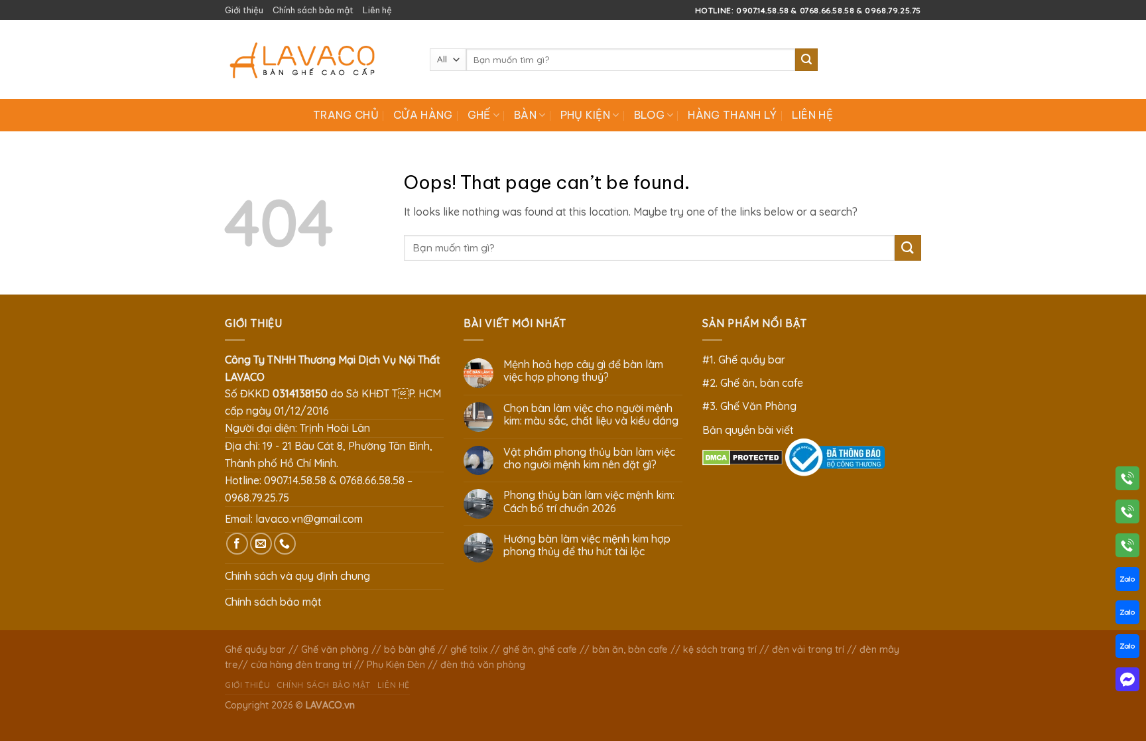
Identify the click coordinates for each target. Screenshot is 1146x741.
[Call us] (285, 544)
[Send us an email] (261, 544)
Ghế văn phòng (335, 649)
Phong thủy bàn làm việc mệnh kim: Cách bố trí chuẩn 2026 (588, 501)
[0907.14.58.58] (1127, 481)
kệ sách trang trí (720, 649)
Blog (649, 114)
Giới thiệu (244, 10)
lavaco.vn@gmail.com (309, 518)
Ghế (479, 114)
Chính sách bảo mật (313, 10)
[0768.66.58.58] (1127, 514)
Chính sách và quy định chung (297, 575)
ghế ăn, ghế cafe (540, 649)
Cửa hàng (423, 114)
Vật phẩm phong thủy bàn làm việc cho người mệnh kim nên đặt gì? (589, 458)
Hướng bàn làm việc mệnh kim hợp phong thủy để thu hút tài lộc (586, 545)
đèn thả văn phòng (482, 665)
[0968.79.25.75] (1127, 548)
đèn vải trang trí (808, 649)
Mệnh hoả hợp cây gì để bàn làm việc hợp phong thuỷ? (583, 370)
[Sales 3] (1127, 648)
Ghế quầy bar (255, 649)
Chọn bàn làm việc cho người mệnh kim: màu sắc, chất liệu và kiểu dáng (590, 414)
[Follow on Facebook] (237, 544)
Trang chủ (346, 114)
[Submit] (806, 59)
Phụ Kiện (585, 114)
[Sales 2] (1127, 615)
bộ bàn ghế (409, 649)
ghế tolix (468, 649)
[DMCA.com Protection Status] (742, 456)
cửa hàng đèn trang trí (301, 665)
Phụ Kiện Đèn (396, 665)
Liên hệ (377, 10)
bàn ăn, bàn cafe (630, 649)
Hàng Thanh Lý (732, 114)
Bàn (525, 114)
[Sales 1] (1127, 581)
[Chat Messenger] (1127, 682)
